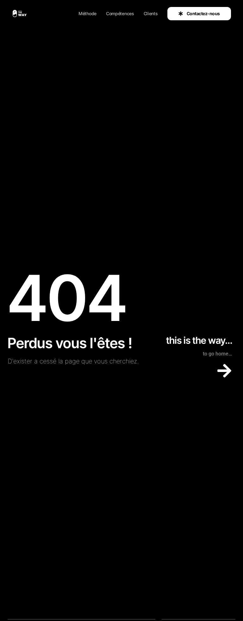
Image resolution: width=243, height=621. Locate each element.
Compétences (120, 13)
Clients (151, 13)
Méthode (87, 13)
